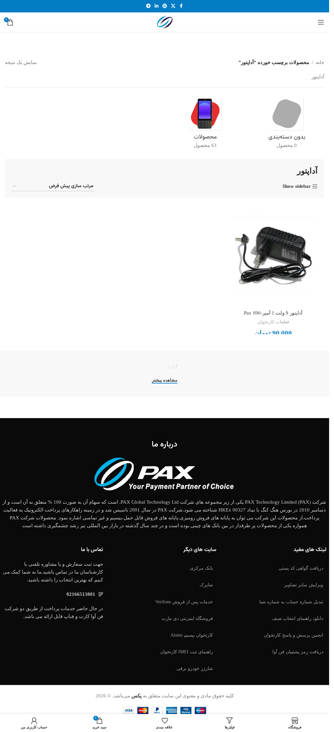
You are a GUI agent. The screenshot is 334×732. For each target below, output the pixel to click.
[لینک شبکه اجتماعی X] (173, 6)
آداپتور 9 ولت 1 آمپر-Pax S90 (273, 313)
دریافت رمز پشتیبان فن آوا (297, 651)
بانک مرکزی (201, 568)
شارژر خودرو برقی (194, 668)
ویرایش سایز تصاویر (303, 584)
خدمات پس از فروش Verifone (184, 601)
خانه (320, 62)
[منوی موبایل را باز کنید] (320, 22)
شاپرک (206, 584)
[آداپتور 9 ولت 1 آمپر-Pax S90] (273, 255)
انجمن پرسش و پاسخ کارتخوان (293, 635)
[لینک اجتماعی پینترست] (164, 6)
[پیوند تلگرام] (148, 6)
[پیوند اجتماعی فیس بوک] (181, 6)
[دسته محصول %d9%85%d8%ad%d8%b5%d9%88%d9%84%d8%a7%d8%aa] (205, 125)
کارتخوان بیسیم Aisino (192, 635)
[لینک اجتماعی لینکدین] (156, 6)
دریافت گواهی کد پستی (301, 568)
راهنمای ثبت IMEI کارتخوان (186, 651)
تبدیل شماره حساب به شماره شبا (291, 601)
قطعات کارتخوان (273, 321)
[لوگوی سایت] (165, 21)
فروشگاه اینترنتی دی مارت (187, 618)
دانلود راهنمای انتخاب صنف (297, 618)
